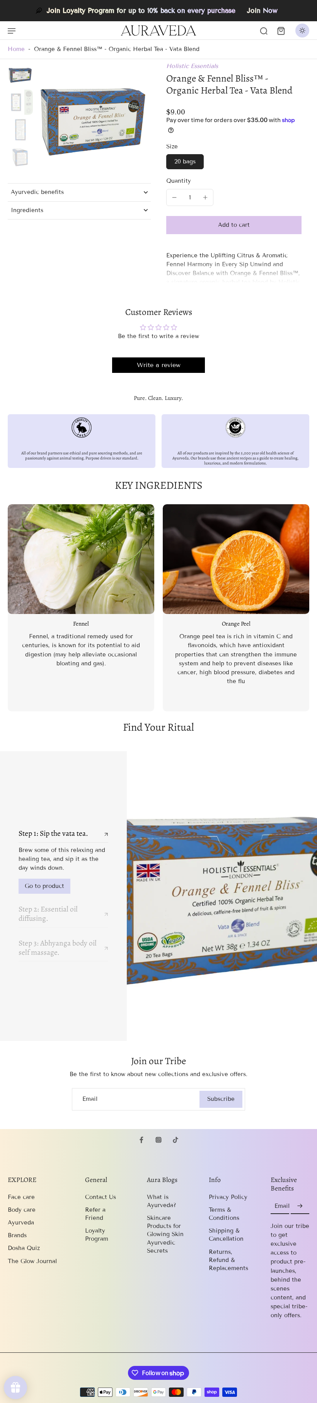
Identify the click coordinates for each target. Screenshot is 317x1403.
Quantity (178, 180)
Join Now (262, 11)
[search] (263, 30)
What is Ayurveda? (161, 1201)
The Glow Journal (32, 1261)
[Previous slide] (14, 608)
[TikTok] (175, 1139)
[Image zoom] (93, 119)
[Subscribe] (300, 1206)
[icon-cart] (280, 30)
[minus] (174, 197)
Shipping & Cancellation (226, 1234)
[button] (234, 225)
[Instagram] (158, 1139)
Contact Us (100, 1197)
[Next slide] (303, 608)
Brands (17, 1235)
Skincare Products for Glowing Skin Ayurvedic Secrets (165, 1234)
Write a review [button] (159, 365)
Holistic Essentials (192, 66)
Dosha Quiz (24, 1248)
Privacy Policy (228, 1197)
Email (89, 1098)
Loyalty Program (96, 1234)
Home (16, 49)
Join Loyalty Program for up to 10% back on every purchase (141, 11)
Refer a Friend (95, 1213)
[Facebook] (141, 1139)
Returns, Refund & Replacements (228, 1260)
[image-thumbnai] (20, 74)
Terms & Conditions (224, 1213)
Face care (21, 1197)
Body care (22, 1209)
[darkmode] (302, 30)
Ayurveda (21, 1222)
